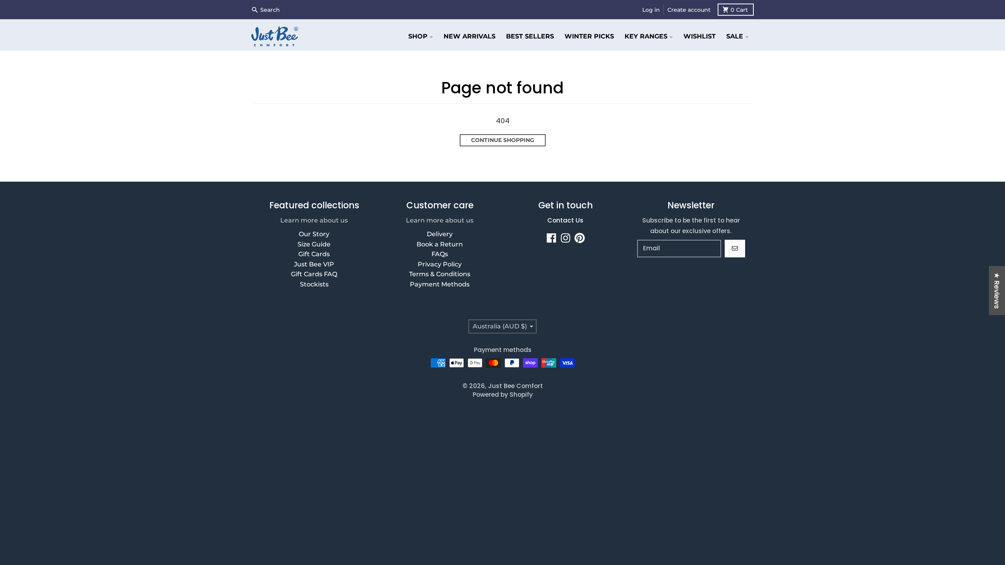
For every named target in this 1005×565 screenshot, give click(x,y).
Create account (689, 10)
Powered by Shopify (503, 394)
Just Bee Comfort (515, 385)
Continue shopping (502, 140)
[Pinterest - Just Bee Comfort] (579, 238)
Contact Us (565, 220)
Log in (651, 10)
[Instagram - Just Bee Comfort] (565, 238)
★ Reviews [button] (997, 290)
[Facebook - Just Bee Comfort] (551, 238)
